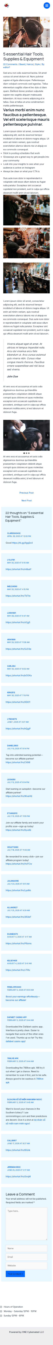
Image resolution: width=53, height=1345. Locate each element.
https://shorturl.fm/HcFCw (19, 863)
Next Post (26, 500)
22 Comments (10, 64)
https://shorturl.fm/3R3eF (18, 917)
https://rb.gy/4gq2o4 (22, 543)
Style (37, 64)
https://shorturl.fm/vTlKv (18, 970)
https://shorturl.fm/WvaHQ (19, 796)
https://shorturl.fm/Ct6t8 (18, 762)
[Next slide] (47, 435)
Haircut (30, 64)
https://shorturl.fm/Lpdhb (18, 890)
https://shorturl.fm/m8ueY (18, 569)
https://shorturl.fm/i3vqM (18, 1176)
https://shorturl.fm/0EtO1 (18, 702)
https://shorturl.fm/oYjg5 (18, 622)
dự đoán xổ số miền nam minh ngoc (24, 1099)
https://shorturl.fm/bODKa (19, 675)
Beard (22, 64)
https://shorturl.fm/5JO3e (18, 649)
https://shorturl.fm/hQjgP (18, 728)
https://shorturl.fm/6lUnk (18, 1150)
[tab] (24, 453)
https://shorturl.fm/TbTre (18, 596)
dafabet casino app (17, 1017)
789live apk (12, 1058)
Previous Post (26, 492)
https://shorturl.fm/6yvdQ (18, 830)
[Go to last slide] (5, 435)
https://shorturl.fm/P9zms (19, 943)
